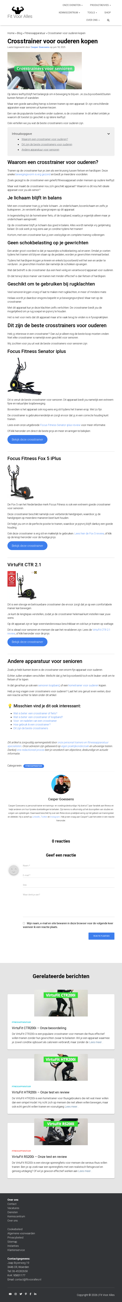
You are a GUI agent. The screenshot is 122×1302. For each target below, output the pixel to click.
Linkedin (35, 1294)
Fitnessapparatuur (35, 33)
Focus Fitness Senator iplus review (60, 425)
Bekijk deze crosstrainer (27, 439)
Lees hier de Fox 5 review (89, 533)
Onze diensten (72, 5)
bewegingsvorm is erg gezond (32, 174)
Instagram (55, 817)
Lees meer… (96, 1042)
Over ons (92, 20)
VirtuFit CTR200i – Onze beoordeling (39, 1028)
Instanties (13, 1245)
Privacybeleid (15, 1237)
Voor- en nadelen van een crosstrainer (35, 720)
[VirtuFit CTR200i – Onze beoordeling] (61, 1007)
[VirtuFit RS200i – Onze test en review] (61, 1136)
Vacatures (13, 1208)
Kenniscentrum (69, 12)
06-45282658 (20, 1271)
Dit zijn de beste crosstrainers (30, 728)
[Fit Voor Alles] (20, 13)
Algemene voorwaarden (21, 1233)
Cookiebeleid (14, 1229)
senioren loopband (49, 685)
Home (11, 33)
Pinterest (26, 1294)
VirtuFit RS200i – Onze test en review (39, 1157)
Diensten (12, 1212)
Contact (12, 1203)
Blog (19, 33)
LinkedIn (36, 817)
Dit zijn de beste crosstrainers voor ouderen (47, 144)
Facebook (30, 1294)
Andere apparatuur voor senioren (40, 149)
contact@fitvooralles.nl (28, 1279)
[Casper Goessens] (61, 784)
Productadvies (99, 5)
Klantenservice (16, 1250)
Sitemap (12, 1241)
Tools (91, 12)
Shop (107, 12)
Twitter (44, 817)
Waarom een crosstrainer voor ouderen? (45, 139)
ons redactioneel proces (30, 749)
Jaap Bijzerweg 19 (18, 1262)
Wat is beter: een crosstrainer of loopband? (38, 717)
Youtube (10, 1294)
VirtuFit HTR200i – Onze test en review (40, 1092)
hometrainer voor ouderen (83, 685)
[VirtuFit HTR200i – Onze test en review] (61, 1072)
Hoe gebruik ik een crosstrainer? (32, 724)
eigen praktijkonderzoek (75, 746)
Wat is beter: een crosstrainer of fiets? (35, 713)
